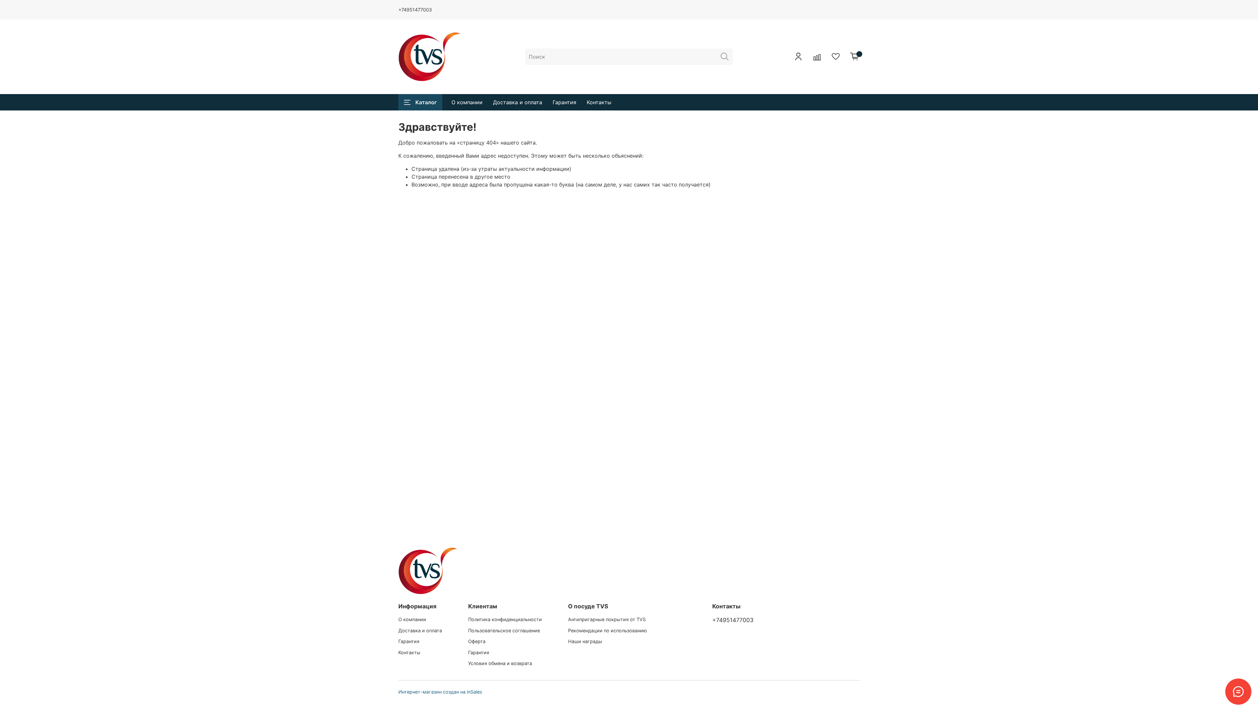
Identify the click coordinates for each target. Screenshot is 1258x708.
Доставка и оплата (517, 102)
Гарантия (564, 102)
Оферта (477, 641)
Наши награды (585, 641)
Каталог (426, 102)
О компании (467, 102)
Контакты (599, 102)
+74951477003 (415, 9)
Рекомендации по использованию (607, 630)
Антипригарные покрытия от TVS (607, 619)
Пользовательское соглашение (504, 630)
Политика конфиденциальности (505, 619)
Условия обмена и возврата (500, 663)
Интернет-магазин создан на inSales (440, 692)
